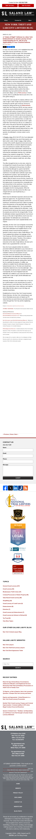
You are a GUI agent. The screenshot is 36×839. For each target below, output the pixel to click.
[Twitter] (10, 488)
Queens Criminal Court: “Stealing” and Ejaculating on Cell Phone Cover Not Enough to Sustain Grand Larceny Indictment (18, 712)
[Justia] (20, 488)
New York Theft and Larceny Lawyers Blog (18, 13)
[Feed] (25, 488)
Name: (5, 447)
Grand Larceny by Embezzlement (13, 612)
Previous (6, 434)
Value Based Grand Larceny (12, 597)
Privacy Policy (18, 792)
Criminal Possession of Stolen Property (15, 594)
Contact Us (18, 20)
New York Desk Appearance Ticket (13, 650)
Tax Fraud (6, 618)
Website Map (18, 806)
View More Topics (8, 621)
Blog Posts (18, 811)
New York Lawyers (8, 644)
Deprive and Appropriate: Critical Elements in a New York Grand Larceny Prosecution (16, 698)
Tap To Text (26, 5)
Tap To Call (9, 5)
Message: (5, 464)
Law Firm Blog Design (18, 835)
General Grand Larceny (19, 305)
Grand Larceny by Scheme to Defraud (15, 615)
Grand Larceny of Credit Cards (13, 603)
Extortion (6, 609)
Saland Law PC (25, 833)
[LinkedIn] (15, 488)
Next (16, 434)
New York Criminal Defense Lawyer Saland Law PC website (15, 768)
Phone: (5, 459)
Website (18, 788)
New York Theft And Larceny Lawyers (14, 647)
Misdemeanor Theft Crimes (12, 592)
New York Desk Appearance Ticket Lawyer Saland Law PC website (16, 771)
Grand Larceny (8, 589)
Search (18, 667)
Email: (5, 453)
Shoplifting (7, 600)
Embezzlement (26, 105)
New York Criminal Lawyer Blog (12, 632)
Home (6, 20)
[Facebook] (5, 488)
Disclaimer (18, 797)
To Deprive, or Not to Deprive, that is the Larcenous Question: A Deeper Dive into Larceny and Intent (18, 692)
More (30, 20)
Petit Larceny (22, 92)
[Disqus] (18, 364)
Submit (18, 478)
